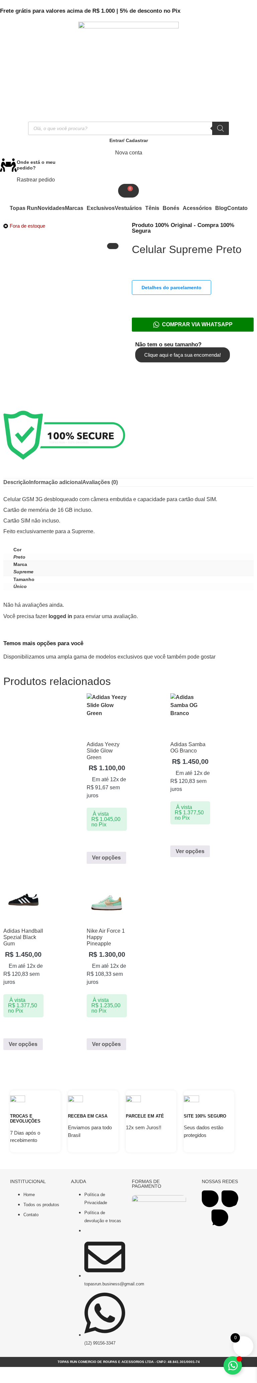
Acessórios (197, 208)
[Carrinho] (128, 191)
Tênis (152, 208)
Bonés (171, 208)
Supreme (23, 571)
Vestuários (128, 208)
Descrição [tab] (16, 482)
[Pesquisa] (220, 128)
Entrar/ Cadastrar (128, 140)
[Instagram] (230, 1198)
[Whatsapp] (219, 1217)
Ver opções (106, 857)
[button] (76, 208)
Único (20, 586)
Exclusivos (101, 208)
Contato (237, 208)
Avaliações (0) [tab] (100, 482)
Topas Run (23, 208)
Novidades (51, 208)
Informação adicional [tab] (55, 482)
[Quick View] (93, 842)
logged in (60, 616)
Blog (221, 208)
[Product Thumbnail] (112, 246)
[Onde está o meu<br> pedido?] (8, 165)
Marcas (74, 208)
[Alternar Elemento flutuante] (233, 1365)
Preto (19, 557)
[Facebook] (210, 1198)
